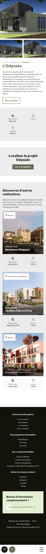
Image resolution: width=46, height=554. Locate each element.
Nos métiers (23, 422)
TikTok (23, 486)
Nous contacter (23, 428)
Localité (13, 132)
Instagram (23, 480)
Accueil (5, 62)
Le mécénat (23, 425)
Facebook (23, 477)
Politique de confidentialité (19, 521)
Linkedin (23, 483)
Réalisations (14, 62)
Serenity (23, 445)
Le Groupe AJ (23, 419)
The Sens (23, 442)
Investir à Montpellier (23, 463)
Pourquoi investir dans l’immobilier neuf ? (23, 466)
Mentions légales (23, 524)
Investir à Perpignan (23, 460)
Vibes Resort (23, 439)
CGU (34, 521)
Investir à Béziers (23, 457)
